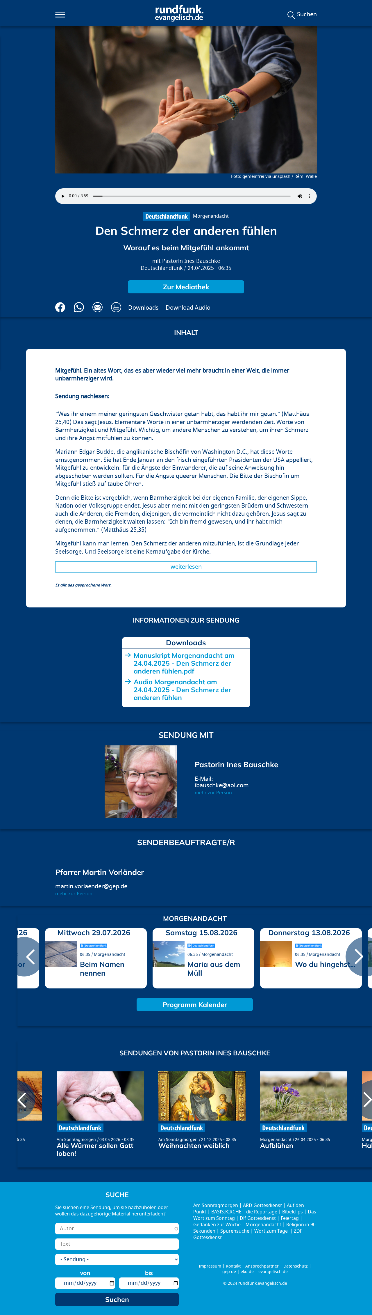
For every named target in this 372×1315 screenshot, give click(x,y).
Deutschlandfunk (162, 268)
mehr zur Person (213, 792)
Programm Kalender (195, 1004)
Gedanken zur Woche (217, 1224)
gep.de (229, 1272)
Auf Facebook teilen (60, 307)
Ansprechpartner (262, 1266)
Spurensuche (234, 1231)
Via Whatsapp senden (79, 307)
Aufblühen (276, 1145)
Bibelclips (292, 1211)
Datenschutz (295, 1266)
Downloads (143, 308)
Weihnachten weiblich (194, 1145)
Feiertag (290, 1218)
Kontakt (233, 1266)
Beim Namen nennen (102, 968)
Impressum (210, 1266)
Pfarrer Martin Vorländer (99, 872)
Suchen (307, 14)
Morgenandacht (211, 216)
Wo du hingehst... (325, 964)
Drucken (116, 307)
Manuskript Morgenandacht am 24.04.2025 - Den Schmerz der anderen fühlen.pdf (184, 663)
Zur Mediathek (186, 287)
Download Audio (188, 308)
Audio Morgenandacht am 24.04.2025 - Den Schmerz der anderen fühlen (182, 689)
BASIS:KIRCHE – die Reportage (244, 1211)
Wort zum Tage (271, 1231)
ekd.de (247, 1272)
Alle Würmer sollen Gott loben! (95, 1149)
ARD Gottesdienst (262, 1205)
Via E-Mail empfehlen (97, 307)
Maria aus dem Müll (213, 968)
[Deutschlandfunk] (166, 216)
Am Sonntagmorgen (76, 1140)
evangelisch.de (273, 1272)
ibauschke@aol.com (222, 785)
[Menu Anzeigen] (60, 14)
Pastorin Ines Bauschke (191, 261)
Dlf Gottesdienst (258, 1218)
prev (24, 956)
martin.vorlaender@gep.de (91, 886)
